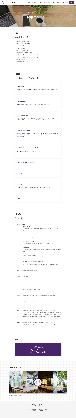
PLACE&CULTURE (41, 2)
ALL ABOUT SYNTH (32, 2)
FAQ (63, 2)
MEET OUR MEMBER (56, 2)
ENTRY (66, 2)
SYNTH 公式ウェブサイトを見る (15, 395)
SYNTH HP (72, 2)
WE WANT (48, 2)
